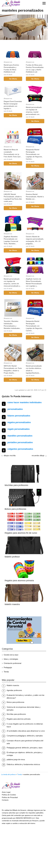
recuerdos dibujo (38, 455)
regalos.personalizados (19, 422)
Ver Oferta (13, 79)
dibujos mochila (9, 455)
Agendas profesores (14, 690)
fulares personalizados (18, 416)
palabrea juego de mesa (16, 759)
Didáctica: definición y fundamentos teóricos (23, 764)
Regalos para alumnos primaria (18, 719)
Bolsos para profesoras (15, 702)
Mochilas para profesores (16, 714)
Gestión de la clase (11, 655)
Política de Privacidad (10, 797)
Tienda (6, 672)
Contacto (5, 800)
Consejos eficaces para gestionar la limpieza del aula (25, 742)
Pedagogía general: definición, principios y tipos (25, 748)
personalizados (15, 409)
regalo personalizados (18, 429)
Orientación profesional (12, 663)
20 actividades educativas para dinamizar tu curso (26, 731)
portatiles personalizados (20, 442)
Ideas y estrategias (11, 659)
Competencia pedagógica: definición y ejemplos (25, 736)
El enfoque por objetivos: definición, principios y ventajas (24, 753)
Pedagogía (8, 667)
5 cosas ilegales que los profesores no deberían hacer (25, 725)
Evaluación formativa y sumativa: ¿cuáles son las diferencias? (25, 696)
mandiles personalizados (19, 436)
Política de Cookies (9, 795)
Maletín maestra (13, 685)
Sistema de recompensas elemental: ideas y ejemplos (23, 708)
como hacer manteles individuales (24, 402)
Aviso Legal (6, 792)
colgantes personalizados (20, 449)
